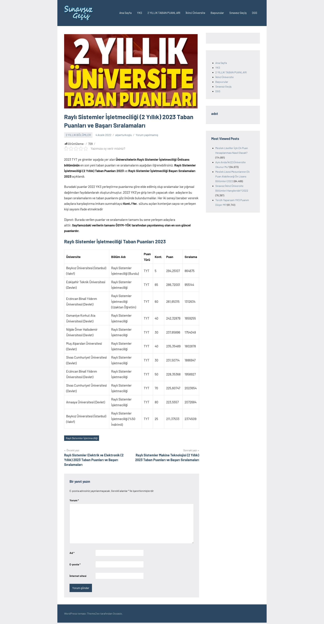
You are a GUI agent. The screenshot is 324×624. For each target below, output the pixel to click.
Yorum (74, 500)
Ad (72, 552)
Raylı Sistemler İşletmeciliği (82, 438)
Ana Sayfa (125, 12)
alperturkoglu (123, 135)
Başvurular (217, 12)
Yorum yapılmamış (147, 135)
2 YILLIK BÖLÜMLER (78, 135)
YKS (139, 12)
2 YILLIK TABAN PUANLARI (163, 12)
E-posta (75, 564)
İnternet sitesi (78, 575)
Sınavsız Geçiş (238, 12)
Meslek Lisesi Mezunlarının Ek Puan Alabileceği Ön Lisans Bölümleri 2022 (232, 176)
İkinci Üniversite (195, 12)
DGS (254, 12)
